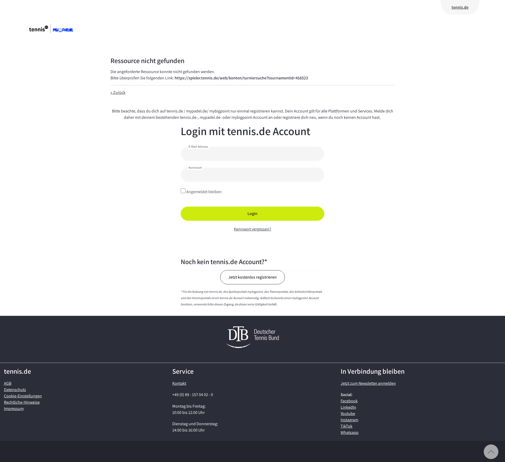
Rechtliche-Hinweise (22, 402)
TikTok (346, 426)
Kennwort (195, 168)
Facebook (349, 401)
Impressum (14, 408)
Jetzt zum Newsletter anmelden (368, 383)
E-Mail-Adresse (198, 146)
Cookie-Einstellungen (23, 396)
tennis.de (460, 7)
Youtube (348, 413)
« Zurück (117, 92)
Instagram (349, 420)
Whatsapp (349, 432)
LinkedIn (348, 407)
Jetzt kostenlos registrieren (252, 277)
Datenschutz (15, 389)
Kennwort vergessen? (252, 229)
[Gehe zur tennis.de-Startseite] (59, 28)
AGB (7, 383)
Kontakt (179, 383)
